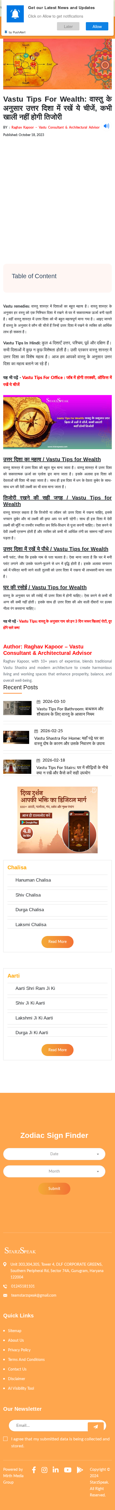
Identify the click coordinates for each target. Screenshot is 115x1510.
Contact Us (17, 1369)
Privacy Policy (19, 1350)
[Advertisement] (57, 195)
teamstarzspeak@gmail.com (33, 1295)
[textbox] (54, 1154)
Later (68, 26)
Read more (57, 942)
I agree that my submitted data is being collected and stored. (60, 1442)
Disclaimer (16, 1379)
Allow (97, 26)
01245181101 (23, 1286)
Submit (54, 1189)
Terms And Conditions (26, 1360)
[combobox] (54, 1154)
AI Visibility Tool (21, 1389)
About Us (16, 1340)
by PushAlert (17, 32)
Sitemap (14, 1331)
